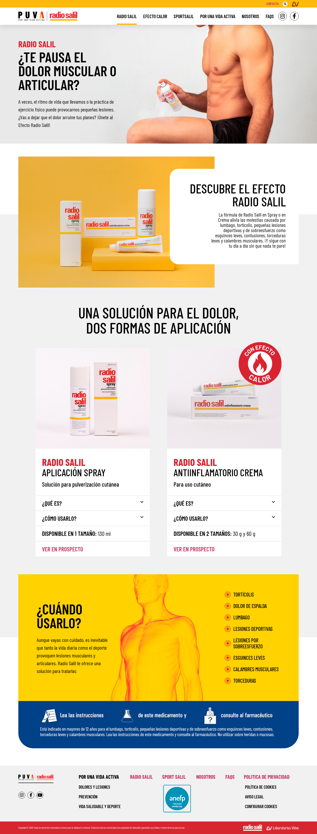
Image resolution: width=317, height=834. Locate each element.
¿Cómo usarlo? (59, 518)
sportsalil (184, 16)
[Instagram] (282, 16)
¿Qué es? (52, 503)
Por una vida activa (217, 16)
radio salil (141, 777)
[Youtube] (39, 795)
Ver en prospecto (62, 549)
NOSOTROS (205, 777)
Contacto (272, 4)
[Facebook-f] (294, 16)
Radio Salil (127, 16)
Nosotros (250, 16)
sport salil (174, 777)
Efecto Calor (155, 16)
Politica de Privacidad (266, 777)
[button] (285, 4)
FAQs (270, 16)
